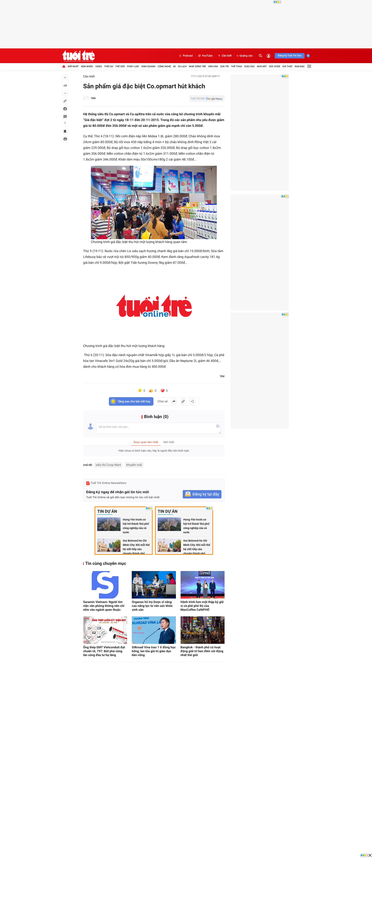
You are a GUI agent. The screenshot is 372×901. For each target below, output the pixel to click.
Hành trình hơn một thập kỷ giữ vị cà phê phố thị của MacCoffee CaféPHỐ (202, 606)
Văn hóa (213, 66)
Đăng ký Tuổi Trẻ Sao (289, 55)
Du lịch (182, 66)
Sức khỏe (274, 66)
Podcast (188, 55)
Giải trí (224, 66)
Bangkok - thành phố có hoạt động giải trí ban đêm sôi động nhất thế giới (202, 651)
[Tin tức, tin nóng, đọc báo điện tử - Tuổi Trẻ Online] (78, 56)
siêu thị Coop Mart (108, 465)
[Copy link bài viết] (183, 401)
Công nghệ (164, 66)
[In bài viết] (65, 139)
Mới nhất (73, 66)
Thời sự (108, 66)
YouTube (207, 55)
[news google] (207, 98)
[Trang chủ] (63, 66)
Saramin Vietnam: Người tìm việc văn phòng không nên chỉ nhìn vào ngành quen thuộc (103, 606)
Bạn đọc (300, 66)
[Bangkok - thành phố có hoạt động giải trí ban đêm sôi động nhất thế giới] (203, 630)
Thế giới (120, 66)
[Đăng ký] (202, 494)
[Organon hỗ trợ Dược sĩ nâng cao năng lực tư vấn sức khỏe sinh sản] (154, 585)
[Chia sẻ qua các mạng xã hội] (192, 401)
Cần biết (227, 55)
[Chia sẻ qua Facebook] (174, 401)
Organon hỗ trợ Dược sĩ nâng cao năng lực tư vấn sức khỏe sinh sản (152, 606)
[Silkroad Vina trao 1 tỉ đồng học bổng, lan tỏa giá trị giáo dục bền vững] (154, 630)
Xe (174, 66)
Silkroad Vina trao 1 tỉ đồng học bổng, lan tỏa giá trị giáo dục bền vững (154, 651)
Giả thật (287, 66)
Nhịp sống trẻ (197, 66)
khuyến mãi (134, 465)
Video (98, 66)
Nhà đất (262, 66)
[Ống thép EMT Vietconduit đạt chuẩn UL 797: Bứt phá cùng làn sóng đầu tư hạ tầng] (105, 630)
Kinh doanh (148, 66)
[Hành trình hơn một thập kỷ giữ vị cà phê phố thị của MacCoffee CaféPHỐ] (203, 585)
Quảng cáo (246, 55)
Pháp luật (133, 66)
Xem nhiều (87, 66)
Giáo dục (249, 66)
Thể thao (236, 66)
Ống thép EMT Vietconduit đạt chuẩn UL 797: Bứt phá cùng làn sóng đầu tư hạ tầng (104, 651)
